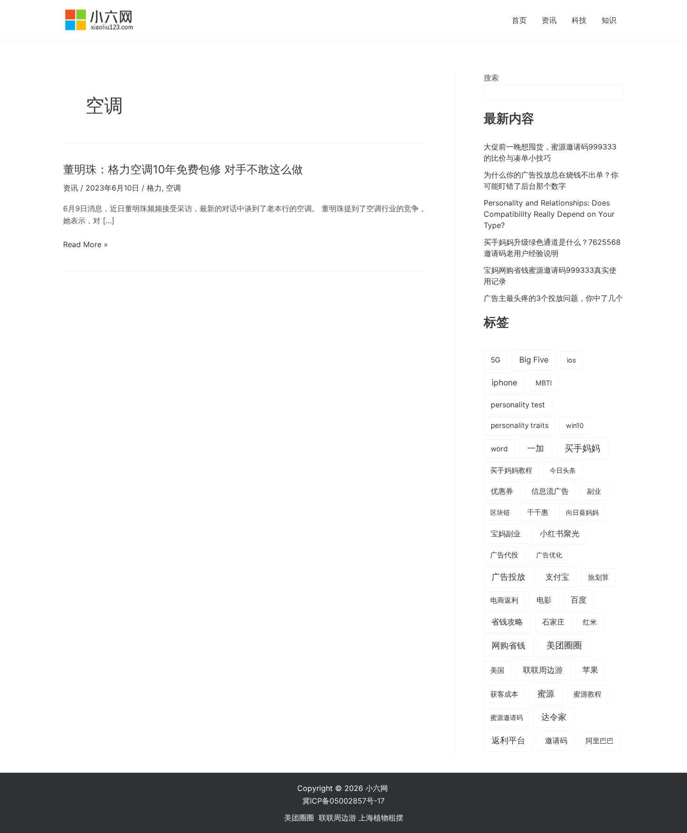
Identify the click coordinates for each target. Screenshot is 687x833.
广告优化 (549, 555)
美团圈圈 (564, 645)
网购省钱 (508, 645)
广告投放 (508, 577)
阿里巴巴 (600, 741)
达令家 (553, 717)
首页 (519, 20)
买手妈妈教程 (511, 470)
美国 (497, 670)
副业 (594, 491)
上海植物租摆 (380, 817)
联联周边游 (543, 670)
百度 (579, 600)
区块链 (500, 512)
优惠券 (502, 491)
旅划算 (598, 577)
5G (496, 360)
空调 (173, 187)
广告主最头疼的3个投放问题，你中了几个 (553, 298)
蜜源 (545, 693)
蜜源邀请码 (506, 717)
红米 (590, 622)
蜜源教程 (587, 694)
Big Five (534, 359)
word (499, 448)
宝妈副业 (506, 533)
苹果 (590, 670)
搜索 (491, 77)
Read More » (85, 244)
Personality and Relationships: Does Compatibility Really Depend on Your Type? (549, 214)
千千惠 (537, 512)
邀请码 (556, 740)
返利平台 (508, 740)
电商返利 (504, 600)
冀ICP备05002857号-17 (343, 800)
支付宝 (557, 577)
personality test (518, 404)
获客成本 (504, 694)
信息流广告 (550, 491)
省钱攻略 (507, 622)
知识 (608, 20)
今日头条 (563, 470)
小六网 (377, 788)
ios (571, 360)
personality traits (520, 425)
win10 (575, 425)
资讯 (549, 20)
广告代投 (504, 555)
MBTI (544, 383)
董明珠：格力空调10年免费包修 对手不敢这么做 (183, 169)
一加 (535, 448)
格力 (154, 187)
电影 (544, 600)
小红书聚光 (560, 533)
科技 (579, 20)
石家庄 (553, 622)
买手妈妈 (582, 448)
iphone (504, 382)
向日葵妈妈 (582, 512)
